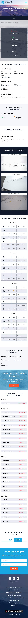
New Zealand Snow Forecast (14, 592)
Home (2, 22)
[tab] (14, 403)
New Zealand (4, 24)
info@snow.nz (14, 582)
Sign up (14, 385)
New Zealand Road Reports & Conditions (14, 598)
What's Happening (14, 603)
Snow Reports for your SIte (14, 587)
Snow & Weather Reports (12, 22)
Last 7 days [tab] (10, 540)
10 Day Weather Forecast (14, 590)
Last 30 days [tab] (18, 540)
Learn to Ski (14, 605)
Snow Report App (14, 600)
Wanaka (12, 24)
